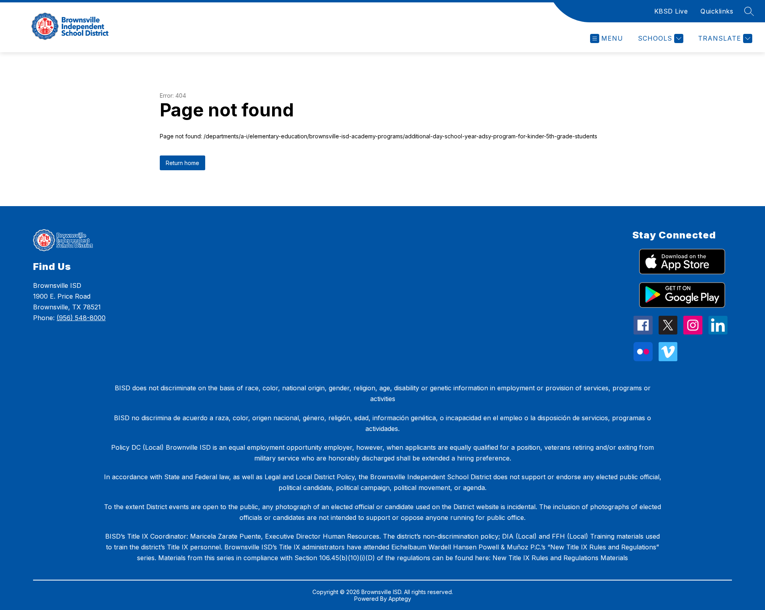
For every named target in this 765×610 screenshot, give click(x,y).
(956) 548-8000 (81, 318)
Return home (182, 162)
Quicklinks (716, 11)
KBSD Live (671, 11)
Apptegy (399, 598)
